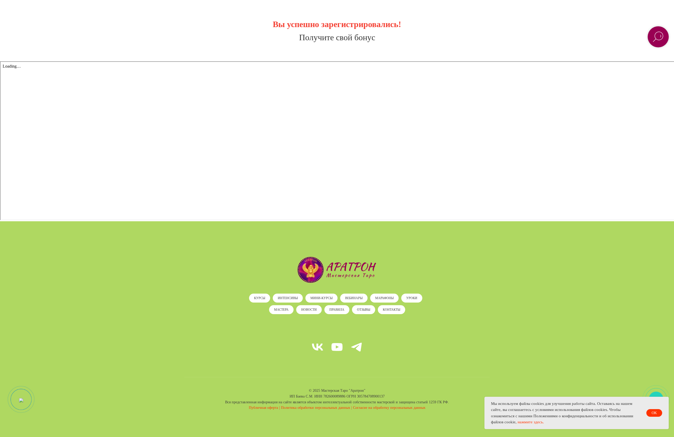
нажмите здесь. (531, 422)
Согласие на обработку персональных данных (389, 408)
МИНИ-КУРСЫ (321, 298)
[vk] (317, 347)
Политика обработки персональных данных (315, 408)
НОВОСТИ (309, 310)
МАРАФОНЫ (384, 298)
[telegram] (356, 347)
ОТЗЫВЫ (363, 310)
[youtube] (337, 347)
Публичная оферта (263, 408)
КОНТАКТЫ (391, 310)
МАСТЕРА (281, 310)
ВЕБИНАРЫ (354, 298)
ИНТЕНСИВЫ (288, 298)
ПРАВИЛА (336, 310)
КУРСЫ (259, 298)
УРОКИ (411, 298)
